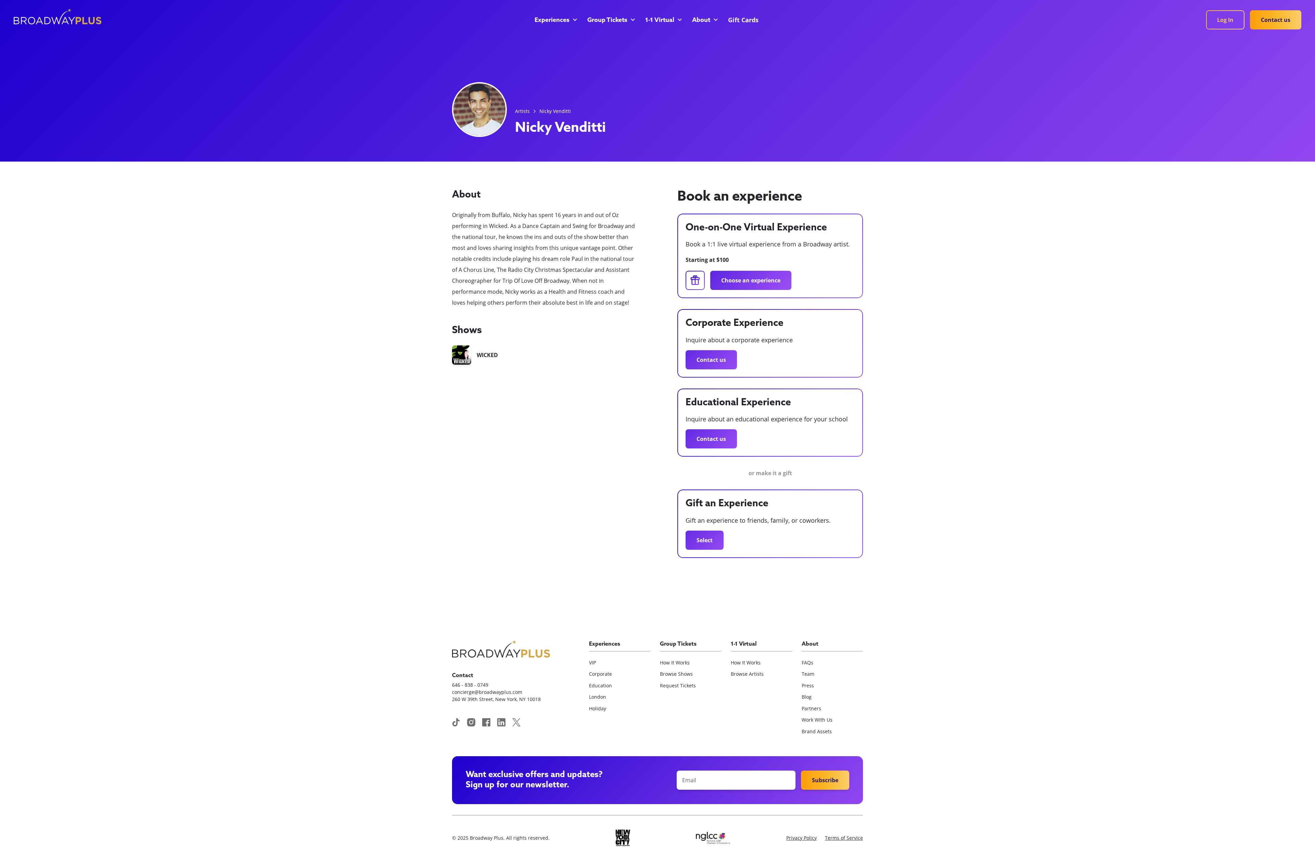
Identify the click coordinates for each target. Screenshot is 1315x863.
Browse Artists (747, 674)
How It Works (675, 662)
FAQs (807, 662)
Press (808, 685)
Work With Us (817, 719)
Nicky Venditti (555, 111)
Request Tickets (678, 685)
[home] (57, 16)
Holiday (597, 708)
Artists (522, 111)
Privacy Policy (801, 838)
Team (808, 674)
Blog (807, 697)
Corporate (600, 674)
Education (600, 685)
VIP (592, 662)
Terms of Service (844, 838)
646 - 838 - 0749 (470, 685)
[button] (555, 20)
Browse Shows (676, 674)
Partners (811, 708)
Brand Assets (817, 731)
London (597, 697)
